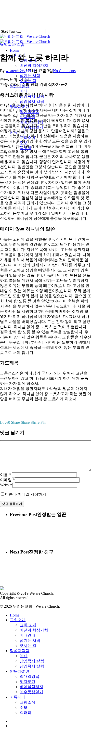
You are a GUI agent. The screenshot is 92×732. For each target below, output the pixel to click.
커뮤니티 (18, 697)
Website (6, 485)
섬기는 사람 (30, 640)
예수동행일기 (31, 692)
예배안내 (27, 635)
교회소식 (27, 702)
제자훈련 (27, 682)
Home (14, 615)
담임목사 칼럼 (12, 44)
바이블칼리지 (31, 687)
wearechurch (16, 71)
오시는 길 (28, 645)
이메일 (7, 480)
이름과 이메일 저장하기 (25, 494)
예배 (23, 656)
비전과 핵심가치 (34, 630)
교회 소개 (28, 625)
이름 (5, 475)
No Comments (64, 71)
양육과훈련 (19, 671)
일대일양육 (29, 676)
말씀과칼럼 (19, 651)
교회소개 (18, 620)
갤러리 (25, 712)
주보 (23, 707)
